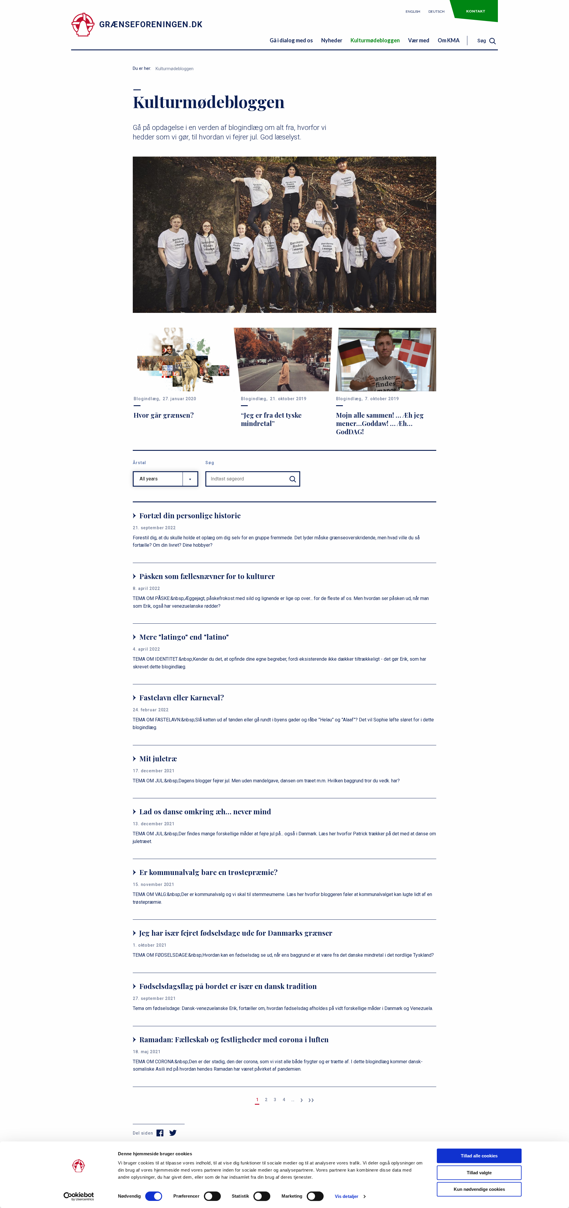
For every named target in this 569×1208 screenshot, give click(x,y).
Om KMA (449, 40)
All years (149, 479)
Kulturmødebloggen (375, 40)
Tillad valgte (479, 1172)
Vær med (418, 40)
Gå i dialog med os (291, 40)
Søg (209, 462)
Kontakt (475, 11)
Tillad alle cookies (479, 1155)
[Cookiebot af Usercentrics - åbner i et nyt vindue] (79, 1196)
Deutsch (437, 11)
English (413, 11)
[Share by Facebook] (160, 1133)
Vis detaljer (346, 1196)
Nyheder (331, 40)
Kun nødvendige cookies (479, 1189)
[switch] (212, 1196)
